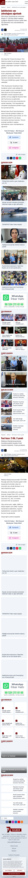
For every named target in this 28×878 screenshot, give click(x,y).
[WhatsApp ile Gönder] (20, 158)
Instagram (15, 148)
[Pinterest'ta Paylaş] (17, 158)
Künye (14, 848)
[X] (10, 822)
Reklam (14, 851)
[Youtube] (19, 822)
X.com (15, 142)
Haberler (3, 7)
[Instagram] (13, 822)
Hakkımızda (14, 846)
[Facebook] (7, 822)
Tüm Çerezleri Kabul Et (14, 873)
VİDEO (5, 818)
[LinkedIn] (16, 822)
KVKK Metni (19, 870)
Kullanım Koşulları (14, 855)
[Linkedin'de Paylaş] (14, 158)
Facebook (15, 137)
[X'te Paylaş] (5, 30)
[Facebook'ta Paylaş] (2, 30)
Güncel (8, 7)
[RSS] (22, 822)
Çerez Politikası (8, 870)
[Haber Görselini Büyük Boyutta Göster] (14, 44)
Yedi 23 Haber (7, 54)
